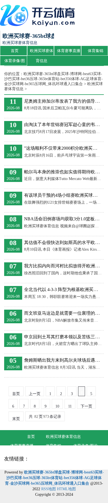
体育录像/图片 (14, 62)
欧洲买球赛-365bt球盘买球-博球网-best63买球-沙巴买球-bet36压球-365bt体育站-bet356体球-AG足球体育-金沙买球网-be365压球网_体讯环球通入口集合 (53, 79)
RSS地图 (48, 489)
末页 (16, 419)
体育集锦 (95, 51)
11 (70, 406)
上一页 (34, 394)
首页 (15, 51)
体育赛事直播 (68, 51)
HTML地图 (66, 489)
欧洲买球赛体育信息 (41, 52)
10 (57, 406)
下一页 (86, 406)
